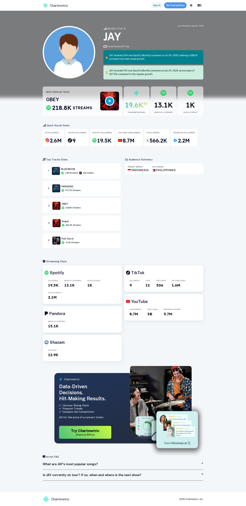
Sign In (156, 5)
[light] (191, 5)
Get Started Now (175, 5)
